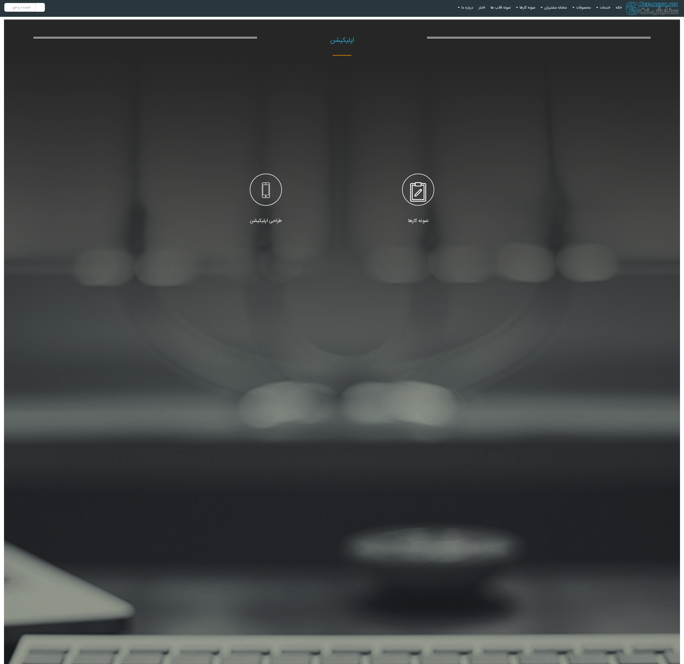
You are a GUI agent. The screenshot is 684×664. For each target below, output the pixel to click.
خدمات (604, 8)
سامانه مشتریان (555, 8)
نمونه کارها (527, 8)
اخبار (482, 8)
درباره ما (466, 8)
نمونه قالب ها (501, 8)
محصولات (583, 8)
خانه (619, 8)
